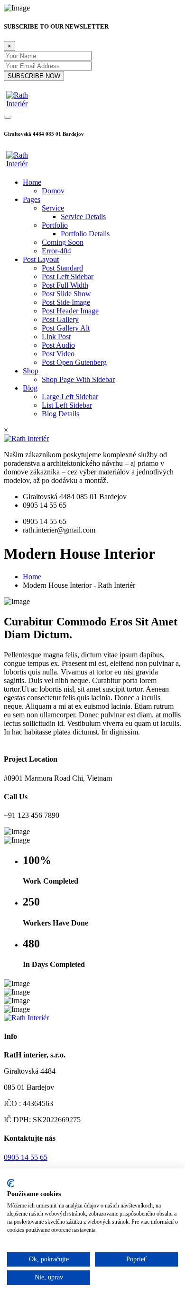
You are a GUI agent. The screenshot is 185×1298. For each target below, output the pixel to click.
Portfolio (55, 225)
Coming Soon (62, 242)
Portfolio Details (85, 234)
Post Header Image (70, 311)
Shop (30, 371)
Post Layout (41, 259)
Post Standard (62, 268)
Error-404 (56, 251)
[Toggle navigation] (7, 117)
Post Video (58, 354)
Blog (30, 388)
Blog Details (60, 414)
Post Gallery (60, 319)
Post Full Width (65, 285)
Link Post (56, 336)
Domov (53, 191)
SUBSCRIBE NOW (34, 76)
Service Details (83, 216)
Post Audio (58, 345)
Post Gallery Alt (66, 328)
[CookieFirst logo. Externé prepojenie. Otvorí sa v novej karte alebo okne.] (10, 1183)
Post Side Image (66, 302)
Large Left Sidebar (70, 396)
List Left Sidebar (67, 405)
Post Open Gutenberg (74, 362)
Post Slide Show (66, 294)
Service (53, 208)
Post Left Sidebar (67, 276)
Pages (31, 199)
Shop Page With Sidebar (78, 379)
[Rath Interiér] (27, 104)
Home (32, 182)
